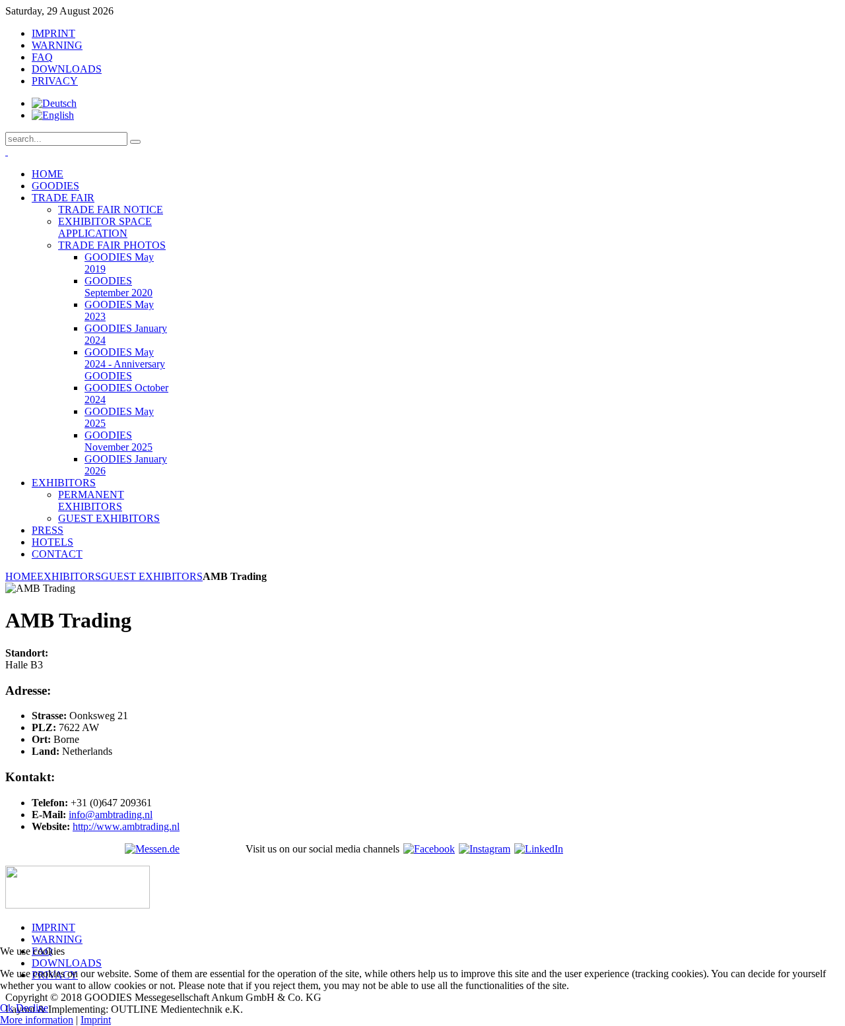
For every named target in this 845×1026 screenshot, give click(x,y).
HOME (21, 576)
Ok (6, 1007)
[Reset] (135, 142)
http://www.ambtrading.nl (126, 826)
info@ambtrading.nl (110, 814)
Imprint (96, 1019)
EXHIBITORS (69, 576)
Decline (32, 1007)
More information (36, 1019)
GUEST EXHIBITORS (152, 576)
